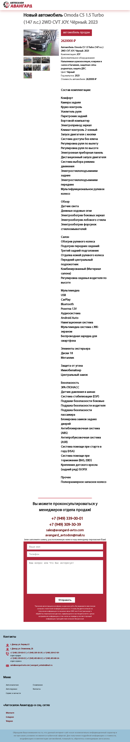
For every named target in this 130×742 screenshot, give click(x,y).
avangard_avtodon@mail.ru (65, 535)
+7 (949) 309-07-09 (51, 653)
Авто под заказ (11, 689)
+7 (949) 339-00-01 (67, 519)
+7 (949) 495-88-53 (34, 658)
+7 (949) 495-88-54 (51, 658)
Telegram (9, 721)
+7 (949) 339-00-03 (18, 658)
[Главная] (17, 5)
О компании (38, 685)
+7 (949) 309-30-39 (65, 525)
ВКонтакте (10, 713)
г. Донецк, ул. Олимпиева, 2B (21, 649)
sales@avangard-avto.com (65, 530)
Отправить (65, 600)
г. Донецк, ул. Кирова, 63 (19, 645)
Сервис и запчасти (13, 693)
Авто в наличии (12, 685)
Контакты (37, 689)
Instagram (10, 717)
